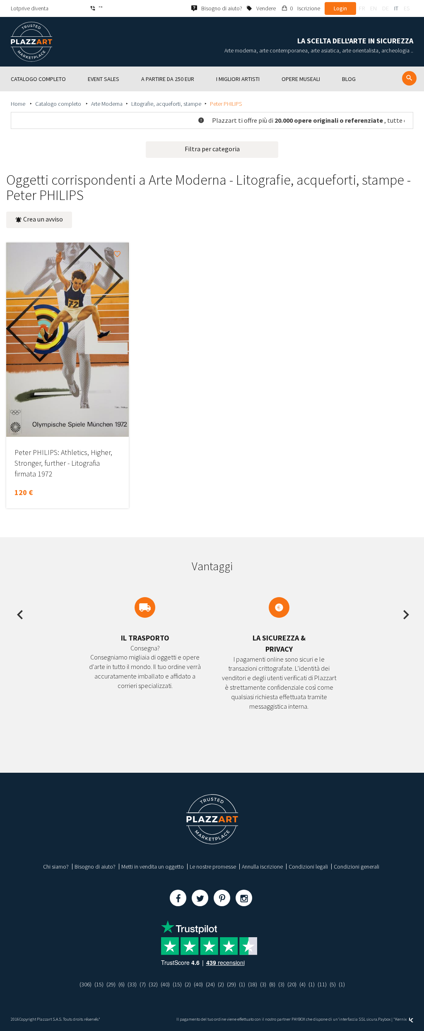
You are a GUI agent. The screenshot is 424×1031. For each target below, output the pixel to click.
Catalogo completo (58, 103)
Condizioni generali (356, 866)
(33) (132, 984)
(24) (210, 984)
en (373, 8)
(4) (302, 984)
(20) (291, 984)
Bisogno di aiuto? (95, 866)
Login (340, 8)
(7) (143, 984)
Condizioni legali (308, 866)
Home (18, 103)
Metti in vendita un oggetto (152, 866)
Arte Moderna (107, 103)
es (407, 8)
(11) (322, 984)
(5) (333, 984)
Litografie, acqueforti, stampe (166, 103)
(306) (86, 984)
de (385, 8)
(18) (252, 984)
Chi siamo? (56, 866)
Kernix (401, 1019)
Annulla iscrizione (262, 866)
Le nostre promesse (213, 866)
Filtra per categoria (212, 149)
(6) (121, 984)
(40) (165, 984)
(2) (188, 984)
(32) (153, 984)
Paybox (384, 1019)
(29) (111, 984)
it (396, 8)
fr (362, 8)
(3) (263, 984)
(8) (272, 984)
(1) (242, 984)
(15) (99, 984)
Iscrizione (308, 8)
